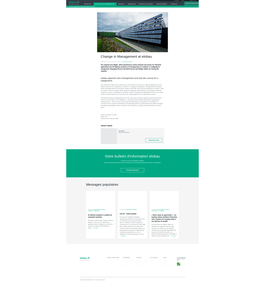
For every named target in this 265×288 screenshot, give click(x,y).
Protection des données (169, 265)
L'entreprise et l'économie (158, 210)
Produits (88, 4)
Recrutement (162, 4)
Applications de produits (100, 209)
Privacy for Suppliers (168, 267)
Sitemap (152, 260)
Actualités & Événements (105, 4)
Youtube (177, 280)
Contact (174, 4)
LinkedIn (181, 280)
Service (121, 4)
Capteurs (138, 267)
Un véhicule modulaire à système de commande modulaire (100, 216)
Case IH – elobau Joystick (128, 214)
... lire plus (95, 228)
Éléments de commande (142, 260)
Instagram (184, 280)
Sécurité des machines (142, 263)
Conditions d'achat (168, 263)
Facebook (167, 280)
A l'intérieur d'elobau (127, 61)
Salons (182, 0)
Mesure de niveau (141, 265)
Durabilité (132, 4)
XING (174, 280)
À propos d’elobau (146, 4)
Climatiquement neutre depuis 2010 (82, 6)
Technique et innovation (93, 210)
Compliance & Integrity (129, 267)
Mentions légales (167, 260)
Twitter (171, 280)
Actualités (176, 0)
